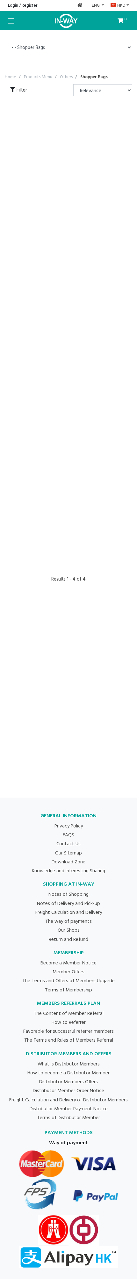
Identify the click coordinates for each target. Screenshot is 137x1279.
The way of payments (68, 921)
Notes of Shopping (68, 894)
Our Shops (69, 930)
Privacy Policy (68, 826)
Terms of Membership (68, 990)
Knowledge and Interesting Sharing (68, 871)
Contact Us (68, 844)
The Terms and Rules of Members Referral (68, 1040)
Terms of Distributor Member (68, 1118)
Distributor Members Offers (68, 1082)
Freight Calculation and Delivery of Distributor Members (68, 1100)
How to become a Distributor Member (68, 1073)
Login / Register (22, 5)
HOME (80, 5)
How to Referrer (69, 1022)
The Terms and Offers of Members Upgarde (68, 981)
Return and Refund (68, 939)
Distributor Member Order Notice (68, 1091)
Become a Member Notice (68, 963)
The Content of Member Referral (69, 1013)
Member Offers (68, 972)
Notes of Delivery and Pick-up (68, 904)
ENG (96, 5)
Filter (21, 90)
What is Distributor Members (69, 1064)
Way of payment (68, 1143)
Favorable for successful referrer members (68, 1031)
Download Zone (68, 862)
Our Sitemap (68, 853)
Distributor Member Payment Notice (69, 1109)
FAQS (68, 835)
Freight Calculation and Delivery (68, 912)
